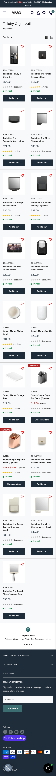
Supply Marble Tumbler (42, 331)
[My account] (38, 13)
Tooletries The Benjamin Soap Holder (13, 139)
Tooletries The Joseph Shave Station (13, 204)
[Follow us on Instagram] (11, 732)
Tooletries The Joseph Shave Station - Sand (13, 592)
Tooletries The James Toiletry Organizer (41, 204)
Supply (6, 327)
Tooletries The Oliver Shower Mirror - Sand (41, 525)
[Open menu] (4, 13)
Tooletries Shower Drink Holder (39, 268)
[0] (50, 13)
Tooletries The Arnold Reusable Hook (41, 75)
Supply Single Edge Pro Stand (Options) (40, 396)
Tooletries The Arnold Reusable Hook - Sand (41, 461)
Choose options (42, 420)
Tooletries (8, 70)
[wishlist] (44, 12)
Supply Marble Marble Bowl (13, 332)
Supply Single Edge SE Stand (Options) (14, 461)
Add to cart (14, 98)
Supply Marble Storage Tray (13, 396)
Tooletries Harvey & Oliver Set (12, 75)
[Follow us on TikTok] (22, 732)
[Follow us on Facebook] (5, 732)
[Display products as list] (51, 37)
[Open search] (32, 13)
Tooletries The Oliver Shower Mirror (40, 139)
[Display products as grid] (46, 37)
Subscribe (12, 708)
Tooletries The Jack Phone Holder (12, 268)
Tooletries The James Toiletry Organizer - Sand (13, 527)
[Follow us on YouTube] (16, 732)
